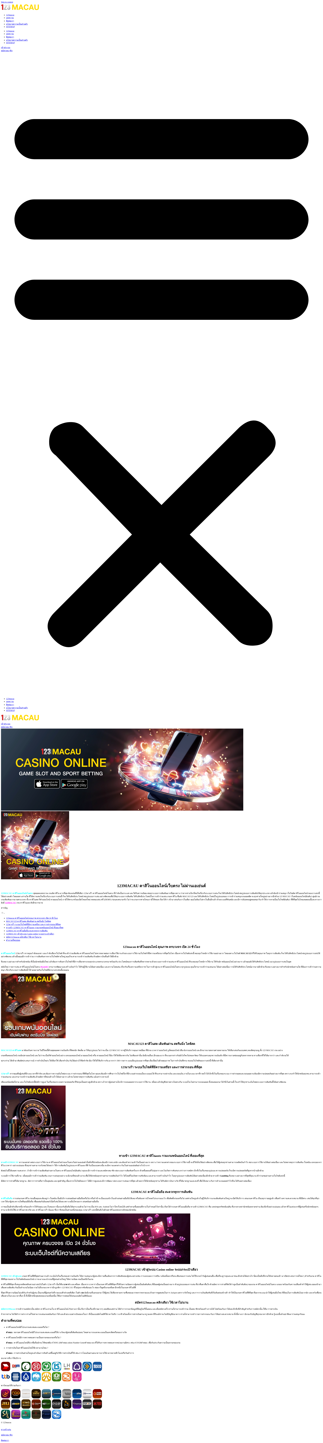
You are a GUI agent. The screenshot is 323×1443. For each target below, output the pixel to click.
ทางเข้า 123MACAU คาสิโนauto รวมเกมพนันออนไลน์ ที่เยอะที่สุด (34, 928)
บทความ (10, 18)
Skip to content (7, 2)
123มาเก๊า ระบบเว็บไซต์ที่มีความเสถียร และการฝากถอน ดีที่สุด (33, 924)
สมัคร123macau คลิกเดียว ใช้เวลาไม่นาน (23, 937)
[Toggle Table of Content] (3, 913)
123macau (10, 15)
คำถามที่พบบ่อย (13, 940)
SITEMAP (10, 27)
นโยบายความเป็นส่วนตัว (17, 24)
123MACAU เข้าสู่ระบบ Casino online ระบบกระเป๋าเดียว (30, 934)
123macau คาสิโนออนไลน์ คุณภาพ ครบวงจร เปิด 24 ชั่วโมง (32, 918)
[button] (161, 374)
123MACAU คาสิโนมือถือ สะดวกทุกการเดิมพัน (27, 931)
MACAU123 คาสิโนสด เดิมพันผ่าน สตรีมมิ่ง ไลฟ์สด (28, 921)
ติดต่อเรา (10, 21)
